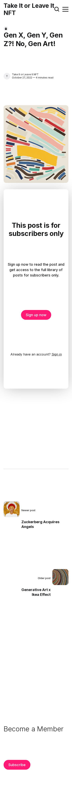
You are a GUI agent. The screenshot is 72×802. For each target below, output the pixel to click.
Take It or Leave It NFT (29, 9)
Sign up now (36, 315)
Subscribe (17, 765)
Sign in (57, 354)
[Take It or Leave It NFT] (7, 76)
